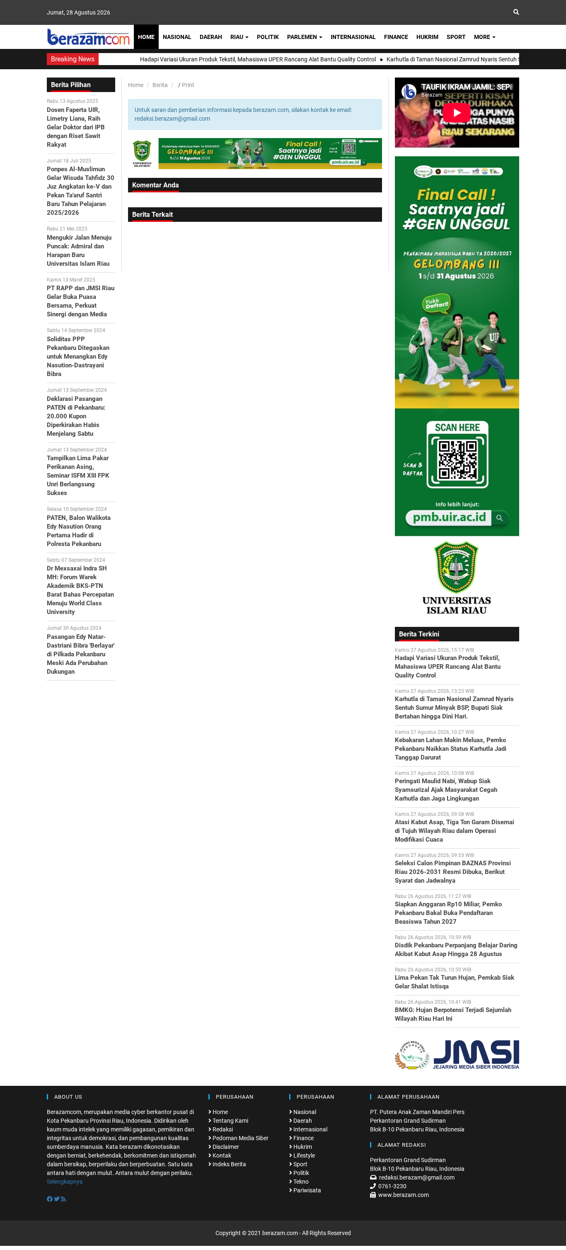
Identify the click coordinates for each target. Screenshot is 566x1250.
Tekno (300, 1181)
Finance (396, 37)
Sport (456, 37)
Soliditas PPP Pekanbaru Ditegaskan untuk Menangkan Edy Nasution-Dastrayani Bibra (78, 356)
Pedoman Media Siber (239, 1138)
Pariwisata (306, 1190)
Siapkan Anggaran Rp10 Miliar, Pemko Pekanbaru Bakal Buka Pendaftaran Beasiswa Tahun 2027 (448, 912)
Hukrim (427, 37)
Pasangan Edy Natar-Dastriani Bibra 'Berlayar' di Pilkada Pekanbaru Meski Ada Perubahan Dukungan (80, 654)
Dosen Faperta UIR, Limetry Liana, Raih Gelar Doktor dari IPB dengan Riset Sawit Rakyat (76, 127)
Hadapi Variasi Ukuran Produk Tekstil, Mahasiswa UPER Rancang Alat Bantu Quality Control (448, 666)
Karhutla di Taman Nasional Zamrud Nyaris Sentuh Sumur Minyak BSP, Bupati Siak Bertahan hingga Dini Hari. (454, 707)
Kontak (221, 1155)
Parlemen (302, 37)
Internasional (353, 37)
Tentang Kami (229, 1120)
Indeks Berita (228, 1164)
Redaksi (222, 1129)
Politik (268, 37)
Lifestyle (303, 1155)
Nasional (177, 37)
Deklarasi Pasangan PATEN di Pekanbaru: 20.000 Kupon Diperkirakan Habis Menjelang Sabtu (76, 416)
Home (146, 37)
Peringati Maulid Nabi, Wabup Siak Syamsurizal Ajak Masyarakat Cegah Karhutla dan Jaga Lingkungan (446, 789)
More (482, 37)
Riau (237, 37)
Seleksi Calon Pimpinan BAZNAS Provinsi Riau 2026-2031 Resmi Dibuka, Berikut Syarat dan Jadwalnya (453, 871)
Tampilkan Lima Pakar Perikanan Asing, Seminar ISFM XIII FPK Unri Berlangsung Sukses (78, 475)
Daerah (211, 37)
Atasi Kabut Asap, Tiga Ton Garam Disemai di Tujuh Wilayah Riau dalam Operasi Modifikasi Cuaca (454, 830)
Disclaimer (225, 1146)
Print (188, 85)
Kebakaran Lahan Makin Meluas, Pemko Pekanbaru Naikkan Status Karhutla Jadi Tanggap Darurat (450, 748)
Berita (160, 85)
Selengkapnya (65, 1181)
